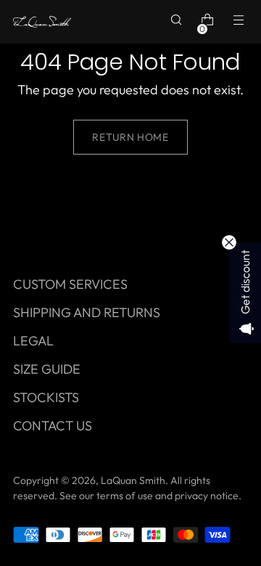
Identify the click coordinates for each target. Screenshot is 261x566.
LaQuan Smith (133, 480)
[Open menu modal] (240, 22)
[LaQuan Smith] (42, 22)
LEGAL (33, 340)
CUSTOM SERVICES (70, 284)
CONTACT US (52, 425)
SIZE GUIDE (46, 369)
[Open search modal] (178, 22)
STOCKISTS (46, 397)
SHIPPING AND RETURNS (86, 312)
